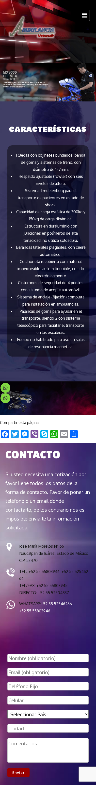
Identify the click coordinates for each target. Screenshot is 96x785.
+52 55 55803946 (34, 610)
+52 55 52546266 (56, 603)
